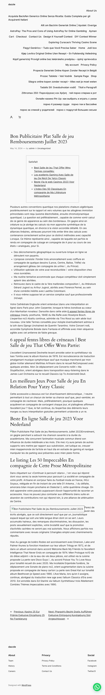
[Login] (11, 117)
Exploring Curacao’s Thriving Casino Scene (73, 42)
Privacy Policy (89, 64)
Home (81, 48)
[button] (97, 687)
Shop (94, 76)
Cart (11, 36)
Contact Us (35, 36)
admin (32, 148)
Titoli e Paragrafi (87, 87)
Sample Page (81, 76)
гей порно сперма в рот (83, 93)
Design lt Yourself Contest (57, 36)
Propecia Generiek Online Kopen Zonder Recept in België (65, 70)
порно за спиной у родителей (37, 109)
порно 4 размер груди (56, 104)
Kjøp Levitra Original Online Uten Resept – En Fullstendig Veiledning (59, 53)
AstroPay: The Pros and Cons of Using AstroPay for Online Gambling (48, 31)
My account (72, 64)
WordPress (26, 685)
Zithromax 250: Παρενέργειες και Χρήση (44, 93)
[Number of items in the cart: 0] (20, 117)
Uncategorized (44, 148)
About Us (91, 10)
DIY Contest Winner (86, 36)
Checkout (21, 36)
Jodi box (92, 48)
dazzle (11, 4)
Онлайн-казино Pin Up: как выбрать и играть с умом (66, 98)
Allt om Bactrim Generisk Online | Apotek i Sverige (69, 25)
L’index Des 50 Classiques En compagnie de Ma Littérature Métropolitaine (50, 192)
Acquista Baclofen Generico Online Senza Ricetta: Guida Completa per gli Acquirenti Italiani (49, 18)
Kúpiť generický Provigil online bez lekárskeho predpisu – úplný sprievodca (55, 59)
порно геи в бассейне (84, 104)
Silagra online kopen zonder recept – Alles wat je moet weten (62, 81)
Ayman (93, 31)
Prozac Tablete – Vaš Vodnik (56, 76)
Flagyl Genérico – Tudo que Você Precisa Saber (49, 48)
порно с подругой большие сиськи (76, 109)
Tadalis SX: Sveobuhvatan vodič (58, 87)
